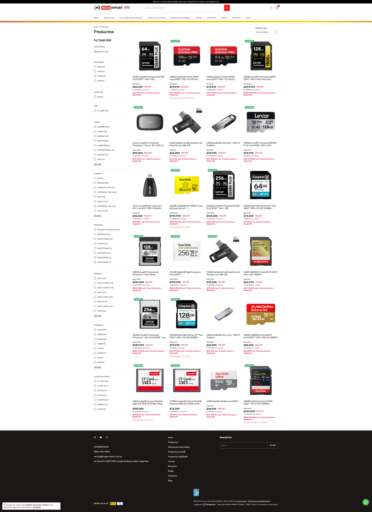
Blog (248, 18)
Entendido (37, 507)
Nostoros (211, 18)
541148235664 (101, 447)
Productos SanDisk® (180, 18)
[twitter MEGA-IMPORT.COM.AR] (107, 437)
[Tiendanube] (205, 505)
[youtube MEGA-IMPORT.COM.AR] (101, 437)
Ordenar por (261, 28)
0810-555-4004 (102, 452)
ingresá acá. (241, 501)
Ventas (198, 18)
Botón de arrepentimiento (259, 501)
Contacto (236, 18)
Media (224, 18)
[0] (276, 8)
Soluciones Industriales (130, 18)
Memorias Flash (101, 52)
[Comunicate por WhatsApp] (366, 502)
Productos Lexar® (156, 18)
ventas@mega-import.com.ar (108, 456)
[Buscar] (227, 8)
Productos (109, 18)
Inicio (96, 18)
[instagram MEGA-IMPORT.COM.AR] (95, 437)
